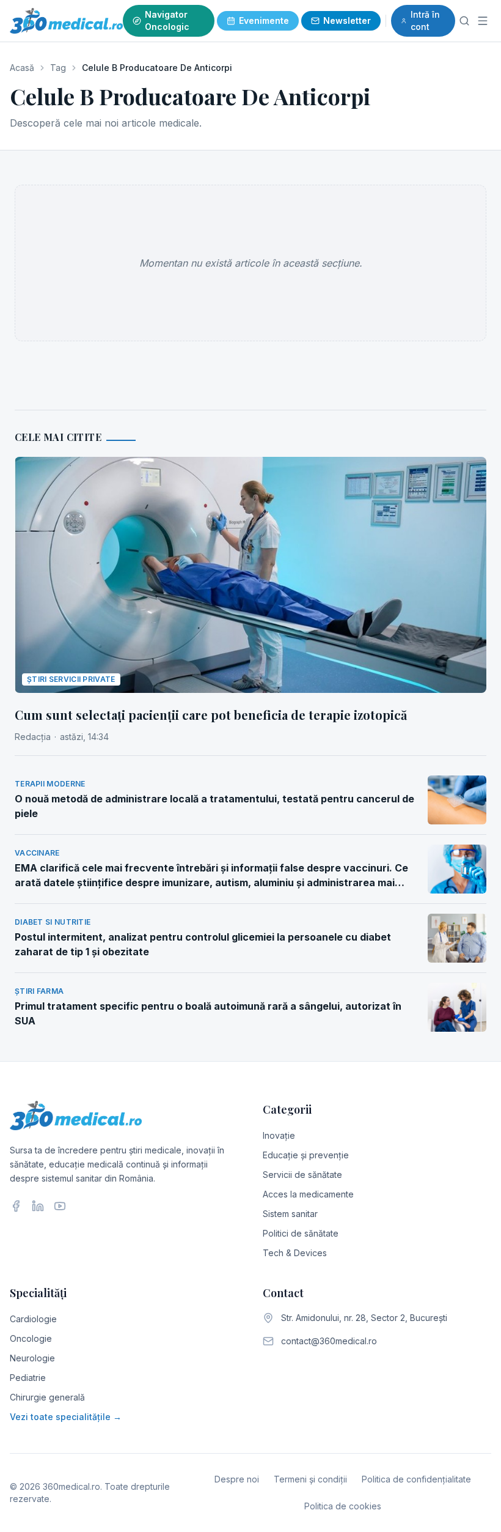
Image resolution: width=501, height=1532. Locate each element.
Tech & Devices (295, 1253)
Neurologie (32, 1358)
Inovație (279, 1135)
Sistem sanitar (290, 1213)
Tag (58, 67)
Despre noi (236, 1479)
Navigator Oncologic (167, 20)
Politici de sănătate (300, 1233)
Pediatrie (28, 1377)
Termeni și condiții (310, 1479)
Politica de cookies (342, 1506)
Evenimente (264, 20)
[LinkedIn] (38, 1206)
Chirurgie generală (47, 1397)
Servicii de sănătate (302, 1174)
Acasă (22, 67)
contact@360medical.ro (329, 1341)
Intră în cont (425, 20)
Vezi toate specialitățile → (66, 1417)
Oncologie (31, 1338)
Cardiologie (33, 1319)
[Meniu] (482, 21)
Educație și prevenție (306, 1155)
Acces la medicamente (308, 1194)
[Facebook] (16, 1206)
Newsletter (347, 20)
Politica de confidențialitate (416, 1479)
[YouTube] (60, 1206)
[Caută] (465, 21)
